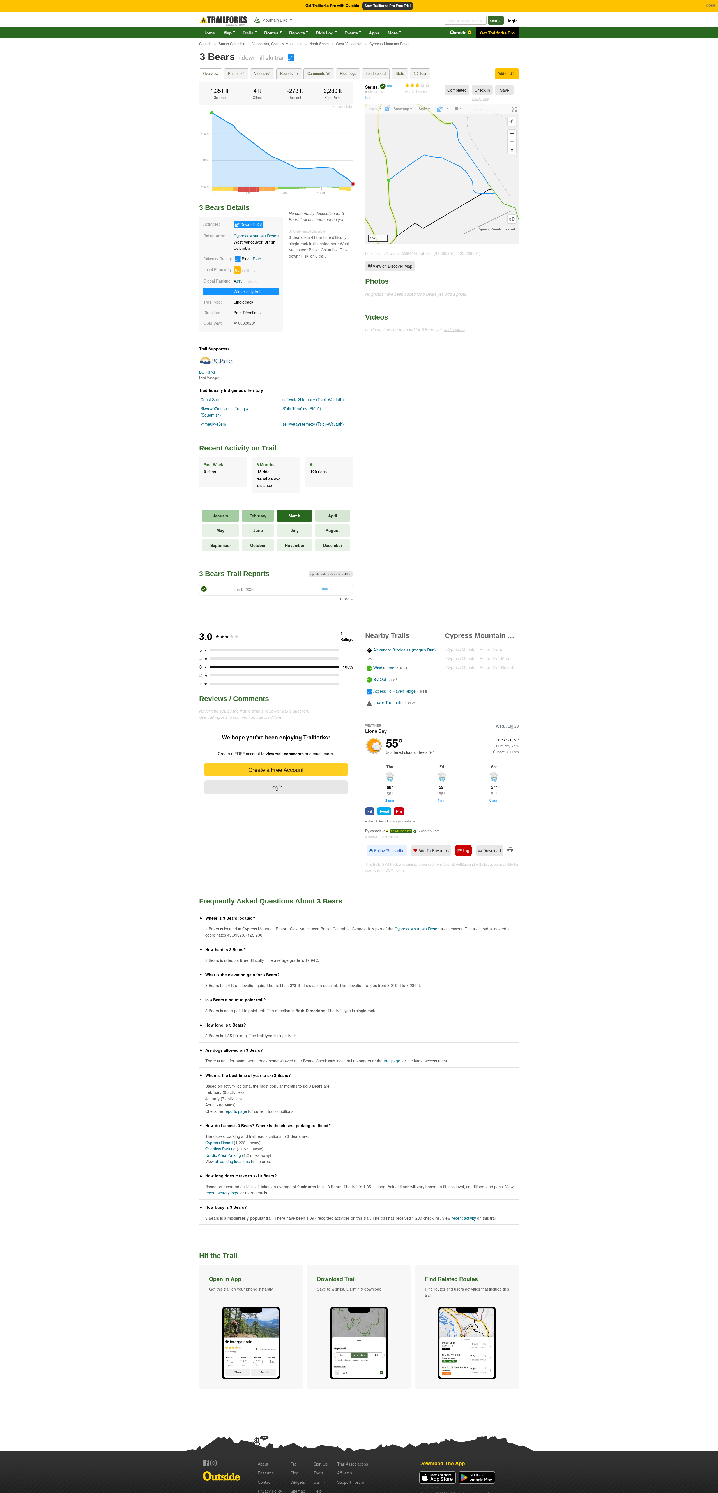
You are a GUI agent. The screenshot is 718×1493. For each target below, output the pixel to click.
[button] (251, 1327)
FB (369, 811)
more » (346, 599)
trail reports (217, 717)
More (393, 33)
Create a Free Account (275, 770)
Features (266, 1473)
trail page (392, 1061)
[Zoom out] (512, 142)
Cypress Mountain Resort (256, 236)
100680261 (246, 323)
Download (491, 850)
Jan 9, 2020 (377, 91)
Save (504, 90)
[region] (442, 174)
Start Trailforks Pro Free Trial (388, 5)
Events (351, 33)
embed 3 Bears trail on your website (390, 821)
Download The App (442, 1463)
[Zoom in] (512, 134)
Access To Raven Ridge (394, 691)
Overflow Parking (220, 1149)
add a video (454, 329)
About (263, 1464)
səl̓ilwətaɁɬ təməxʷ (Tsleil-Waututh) (313, 399)
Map (227, 33)
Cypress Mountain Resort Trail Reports (480, 667)
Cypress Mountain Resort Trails (474, 649)
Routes (271, 33)
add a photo (455, 294)
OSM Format (395, 870)
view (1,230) (480, 98)
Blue (251, 259)
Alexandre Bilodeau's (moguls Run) (404, 650)
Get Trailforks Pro (497, 33)
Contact (264, 1482)
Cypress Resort (219, 1142)
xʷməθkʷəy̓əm (213, 424)
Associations (352, 1464)
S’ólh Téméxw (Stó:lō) (301, 408)
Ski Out (379, 679)
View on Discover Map (392, 266)
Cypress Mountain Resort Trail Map (477, 658)
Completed (457, 90)
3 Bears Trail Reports (234, 573)
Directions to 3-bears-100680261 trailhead (398, 253)
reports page (235, 1111)
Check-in (482, 90)
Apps (374, 33)
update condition (330, 574)
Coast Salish (212, 399)
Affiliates (344, 1473)
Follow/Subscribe (388, 850)
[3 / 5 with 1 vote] (417, 85)
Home (209, 33)
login (513, 21)
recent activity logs (221, 1193)
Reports (297, 33)
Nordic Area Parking (223, 1155)
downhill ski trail (263, 57)
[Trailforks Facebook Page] (206, 1463)
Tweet (384, 811)
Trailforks (401, 831)
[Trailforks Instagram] (213, 1463)
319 (239, 281)
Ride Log (324, 33)
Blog (294, 1473)
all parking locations (232, 1161)
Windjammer (384, 668)
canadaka (377, 830)
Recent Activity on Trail (237, 448)
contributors (430, 830)
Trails (248, 33)
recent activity (464, 1218)
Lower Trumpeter (388, 702)
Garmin (320, 1482)
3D (512, 219)
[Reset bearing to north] (512, 150)
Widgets (298, 1482)
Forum (350, 1482)
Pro (294, 1464)
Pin (399, 811)
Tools (318, 1473)
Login (276, 787)
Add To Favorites (433, 850)
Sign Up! (321, 1464)
